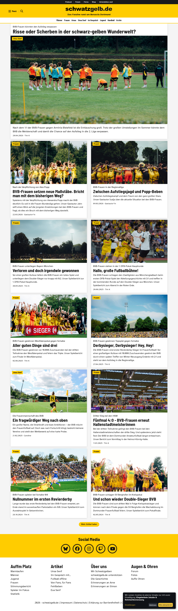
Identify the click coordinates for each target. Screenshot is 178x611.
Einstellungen (130, 605)
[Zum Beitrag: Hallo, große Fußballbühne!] (129, 256)
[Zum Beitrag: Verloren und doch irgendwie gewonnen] (49, 256)
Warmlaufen (17, 571)
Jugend (103, 20)
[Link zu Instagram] (89, 548)
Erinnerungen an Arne (103, 582)
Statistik (15, 593)
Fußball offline (59, 578)
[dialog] (149, 600)
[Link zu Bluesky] (65, 548)
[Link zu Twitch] (100, 548)
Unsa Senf (82, 20)
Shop (94, 2)
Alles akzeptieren (165, 605)
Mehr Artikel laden (89, 524)
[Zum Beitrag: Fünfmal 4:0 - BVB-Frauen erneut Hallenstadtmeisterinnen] (129, 408)
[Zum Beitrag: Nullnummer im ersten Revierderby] (49, 483)
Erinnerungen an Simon (104, 586)
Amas (73, 20)
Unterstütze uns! (106, 2)
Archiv (119, 20)
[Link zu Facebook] (77, 548)
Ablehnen (152, 605)
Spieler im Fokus (20, 590)
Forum (78, 2)
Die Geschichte (99, 578)
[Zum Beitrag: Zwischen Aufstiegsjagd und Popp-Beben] (129, 179)
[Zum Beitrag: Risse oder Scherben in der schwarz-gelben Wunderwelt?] (89, 81)
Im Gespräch (93, 20)
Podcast (68, 2)
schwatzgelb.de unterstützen (106, 575)
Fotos (86, 2)
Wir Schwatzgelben (101, 571)
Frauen (67, 20)
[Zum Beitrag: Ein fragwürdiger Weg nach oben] (49, 408)
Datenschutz (80, 602)
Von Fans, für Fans (61, 582)
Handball (111, 20)
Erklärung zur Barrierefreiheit (104, 602)
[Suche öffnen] (21, 11)
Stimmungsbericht (21, 586)
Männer (59, 20)
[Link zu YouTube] (112, 548)
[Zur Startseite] (89, 9)
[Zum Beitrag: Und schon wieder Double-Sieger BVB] (129, 483)
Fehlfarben (56, 586)
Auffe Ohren (138, 578)
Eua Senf (56, 590)
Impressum (66, 602)
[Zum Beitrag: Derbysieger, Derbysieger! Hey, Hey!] (129, 331)
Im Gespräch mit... (61, 575)
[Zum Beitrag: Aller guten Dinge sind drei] (49, 331)
